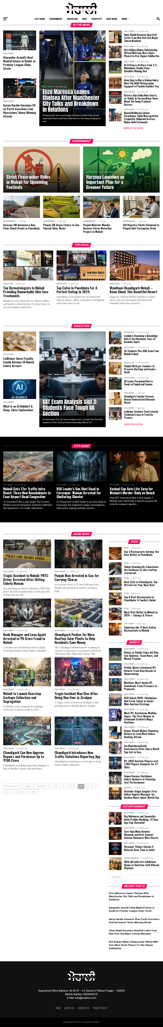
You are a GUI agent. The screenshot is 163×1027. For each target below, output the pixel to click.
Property (96, 18)
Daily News (111, 18)
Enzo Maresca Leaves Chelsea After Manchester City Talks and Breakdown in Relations (131, 896)
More (124, 18)
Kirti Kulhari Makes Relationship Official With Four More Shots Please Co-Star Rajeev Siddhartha (133, 945)
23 (13, 792)
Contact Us (83, 1008)
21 (95, 786)
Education (72, 18)
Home (58, 1008)
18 (74, 786)
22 (6, 792)
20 (88, 786)
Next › (23, 792)
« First (28, 786)
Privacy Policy (100, 1008)
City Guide (40, 18)
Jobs (84, 18)
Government (56, 18)
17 (67, 786)
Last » (34, 792)
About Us (69, 1008)
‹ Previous (41, 786)
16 (59, 786)
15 (52, 786)
